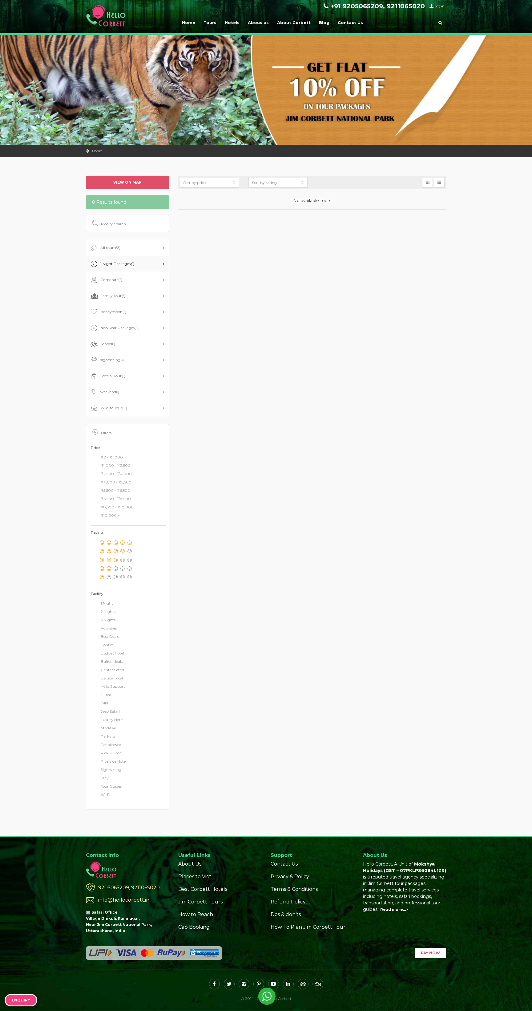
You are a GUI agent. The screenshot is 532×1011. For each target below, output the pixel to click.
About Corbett (294, 22)
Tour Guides (111, 786)
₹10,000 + (110, 515)
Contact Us (350, 22)
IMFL (105, 703)
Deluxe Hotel (112, 678)
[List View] (439, 182)
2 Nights (108, 611)
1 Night (107, 603)
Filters (106, 432)
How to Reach (195, 914)
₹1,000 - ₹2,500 (116, 465)
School (107, 343)
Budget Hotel (112, 653)
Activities (109, 628)
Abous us (258, 22)
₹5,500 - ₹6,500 (115, 490)
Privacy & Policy (290, 876)
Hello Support (113, 686)
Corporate (111, 279)
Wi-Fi (105, 794)
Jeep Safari (110, 711)
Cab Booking (194, 927)
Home (188, 22)
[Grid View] (427, 182)
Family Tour (112, 295)
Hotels (232, 22)
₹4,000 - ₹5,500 (116, 482)
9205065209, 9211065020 (129, 888)
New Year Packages (119, 327)
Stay (105, 778)
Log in (439, 6)
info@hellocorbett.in (123, 900)
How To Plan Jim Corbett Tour (308, 927)
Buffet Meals (112, 661)
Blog (324, 22)
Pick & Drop (111, 753)
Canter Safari (112, 669)
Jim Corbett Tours (200, 902)
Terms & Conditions (294, 889)
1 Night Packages (117, 263)
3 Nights (108, 620)
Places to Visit (195, 876)
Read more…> (394, 909)
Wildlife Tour (113, 408)
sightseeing (112, 359)
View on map (127, 182)
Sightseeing (111, 769)
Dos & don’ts (286, 914)
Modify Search (113, 224)
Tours (210, 22)
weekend (109, 391)
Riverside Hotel (114, 761)
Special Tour (112, 375)
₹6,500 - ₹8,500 (116, 498)
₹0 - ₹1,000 (112, 457)
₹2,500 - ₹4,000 (116, 473)
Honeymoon (113, 311)
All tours (110, 247)
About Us (189, 864)
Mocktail (108, 728)
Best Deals (110, 636)
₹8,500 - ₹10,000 (117, 507)
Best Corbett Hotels (202, 889)
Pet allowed (111, 744)
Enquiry (21, 1000)
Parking (108, 736)
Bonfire (107, 644)
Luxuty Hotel (112, 719)
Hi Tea (106, 694)
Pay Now (430, 953)
